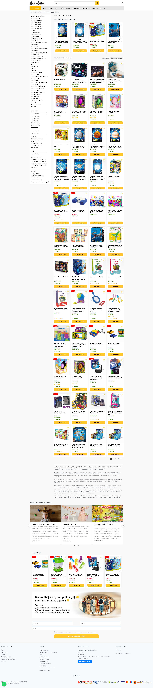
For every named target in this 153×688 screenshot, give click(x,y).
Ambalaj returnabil (44, 657)
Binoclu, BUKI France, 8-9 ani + (61, 145)
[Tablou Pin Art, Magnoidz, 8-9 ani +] (61, 401)
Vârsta (44, 8)
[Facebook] (73, 676)
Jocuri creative (35, 40)
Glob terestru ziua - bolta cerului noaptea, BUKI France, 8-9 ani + (78, 278)
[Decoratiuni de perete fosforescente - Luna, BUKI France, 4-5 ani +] (79, 134)
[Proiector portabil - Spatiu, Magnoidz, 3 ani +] (115, 366)
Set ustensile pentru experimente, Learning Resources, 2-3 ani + (114, 310)
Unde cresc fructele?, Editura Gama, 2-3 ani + (97, 277)
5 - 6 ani (35, 121)
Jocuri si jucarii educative (38, 86)
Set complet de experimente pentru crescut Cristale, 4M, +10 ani (79, 81)
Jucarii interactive (36, 94)
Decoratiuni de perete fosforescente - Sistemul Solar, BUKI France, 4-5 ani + (79, 446)
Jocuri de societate (36, 20)
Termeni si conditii (6, 657)
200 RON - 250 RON (38, 165)
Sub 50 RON (36, 157)
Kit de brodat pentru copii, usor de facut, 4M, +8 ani (61, 246)
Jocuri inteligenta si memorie (39, 48)
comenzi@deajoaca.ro (124, 653)
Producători (85, 8)
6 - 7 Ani (35, 123)
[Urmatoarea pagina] (121, 459)
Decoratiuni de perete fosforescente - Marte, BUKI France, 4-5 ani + (96, 146)
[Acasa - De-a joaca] (38, 3)
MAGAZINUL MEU (6, 647)
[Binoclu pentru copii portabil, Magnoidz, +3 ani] (79, 200)
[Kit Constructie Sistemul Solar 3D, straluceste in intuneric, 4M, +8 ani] (97, 69)
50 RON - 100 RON (38, 159)
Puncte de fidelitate (45, 663)
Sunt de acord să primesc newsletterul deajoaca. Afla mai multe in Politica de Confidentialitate (77, 632)
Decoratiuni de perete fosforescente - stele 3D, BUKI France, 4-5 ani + (80, 41)
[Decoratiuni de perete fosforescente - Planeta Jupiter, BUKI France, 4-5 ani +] (115, 134)
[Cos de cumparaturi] (122, 3)
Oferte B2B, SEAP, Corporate (70, 8)
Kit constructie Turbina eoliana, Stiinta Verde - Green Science (115, 246)
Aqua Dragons (36, 143)
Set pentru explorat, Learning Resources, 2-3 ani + (97, 310)
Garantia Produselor (44, 661)
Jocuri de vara (35, 74)
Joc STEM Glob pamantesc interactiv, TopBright (114, 81)
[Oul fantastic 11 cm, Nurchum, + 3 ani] (115, 101)
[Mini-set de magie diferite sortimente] (79, 235)
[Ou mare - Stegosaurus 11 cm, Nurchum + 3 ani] (79, 101)
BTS (32, 64)
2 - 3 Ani (35, 116)
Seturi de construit (36, 34)
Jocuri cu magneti (36, 24)
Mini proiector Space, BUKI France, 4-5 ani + (114, 445)
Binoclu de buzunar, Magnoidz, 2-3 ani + (114, 344)
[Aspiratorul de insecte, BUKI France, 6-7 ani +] (61, 434)
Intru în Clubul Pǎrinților (76, 636)
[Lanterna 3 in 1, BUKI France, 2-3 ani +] (115, 166)
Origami (33, 102)
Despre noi (4, 652)
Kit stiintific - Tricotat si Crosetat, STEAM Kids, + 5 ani (115, 211)
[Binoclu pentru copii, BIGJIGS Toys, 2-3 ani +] (97, 333)
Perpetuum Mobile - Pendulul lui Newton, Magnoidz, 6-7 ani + (96, 378)
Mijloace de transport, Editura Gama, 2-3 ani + (61, 309)
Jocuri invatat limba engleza (39, 82)
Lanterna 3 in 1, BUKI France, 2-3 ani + (114, 177)
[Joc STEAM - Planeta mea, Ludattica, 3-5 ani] (61, 200)
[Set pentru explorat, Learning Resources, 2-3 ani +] (97, 298)
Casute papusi (35, 50)
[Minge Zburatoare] (61, 69)
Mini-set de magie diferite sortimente (78, 245)
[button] (56, 36)
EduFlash (35, 173)
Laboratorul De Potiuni (61, 276)
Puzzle (33, 30)
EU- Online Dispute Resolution (47, 668)
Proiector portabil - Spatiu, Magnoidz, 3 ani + (115, 377)
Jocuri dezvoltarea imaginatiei (39, 76)
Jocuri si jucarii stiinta (37, 56)
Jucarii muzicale (35, 96)
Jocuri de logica (35, 18)
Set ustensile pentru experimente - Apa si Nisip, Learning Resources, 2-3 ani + (60, 345)
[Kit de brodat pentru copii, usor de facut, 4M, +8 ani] (61, 235)
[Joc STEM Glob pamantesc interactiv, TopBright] (115, 69)
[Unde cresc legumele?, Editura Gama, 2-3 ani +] (115, 266)
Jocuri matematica (36, 28)
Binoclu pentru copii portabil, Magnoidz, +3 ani (78, 211)
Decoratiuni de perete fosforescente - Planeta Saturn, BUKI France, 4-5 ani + (79, 178)
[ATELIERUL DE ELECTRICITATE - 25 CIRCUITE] (61, 101)
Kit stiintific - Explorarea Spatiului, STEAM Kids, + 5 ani (97, 211)
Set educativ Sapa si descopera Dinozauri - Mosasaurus (114, 41)
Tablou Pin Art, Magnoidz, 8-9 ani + (60, 412)
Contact (3, 661)
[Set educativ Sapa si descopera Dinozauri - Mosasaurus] (97, 235)
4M (33, 137)
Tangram (33, 106)
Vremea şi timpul (37, 175)
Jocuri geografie (35, 78)
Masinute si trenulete (37, 100)
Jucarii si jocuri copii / (40, 12)
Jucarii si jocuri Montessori (38, 58)
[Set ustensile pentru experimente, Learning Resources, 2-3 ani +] (115, 298)
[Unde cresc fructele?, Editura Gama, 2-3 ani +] (97, 266)
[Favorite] (68, 24)
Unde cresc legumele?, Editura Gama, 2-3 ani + (115, 277)
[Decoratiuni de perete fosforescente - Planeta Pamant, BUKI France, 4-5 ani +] (61, 166)
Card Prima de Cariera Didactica (48, 652)
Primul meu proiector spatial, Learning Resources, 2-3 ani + (78, 310)
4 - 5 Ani (35, 119)
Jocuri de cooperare (36, 72)
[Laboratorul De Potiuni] (61, 266)
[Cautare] (97, 3)
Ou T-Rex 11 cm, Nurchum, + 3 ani (77, 377)
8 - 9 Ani (35, 125)
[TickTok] (78, 676)
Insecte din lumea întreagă (40, 182)
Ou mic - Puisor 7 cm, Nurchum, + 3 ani (60, 377)
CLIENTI (41, 647)
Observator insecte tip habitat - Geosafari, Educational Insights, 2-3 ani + (58, 576)
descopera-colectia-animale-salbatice (104, 525)
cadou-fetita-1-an (69, 524)
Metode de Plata (44, 650)
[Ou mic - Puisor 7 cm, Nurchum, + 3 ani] (61, 366)
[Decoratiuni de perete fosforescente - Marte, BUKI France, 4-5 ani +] (97, 134)
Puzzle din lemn (35, 32)
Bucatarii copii (35, 36)
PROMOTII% (96, 8)
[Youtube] (75, 676)
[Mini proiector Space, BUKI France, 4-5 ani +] (115, 434)
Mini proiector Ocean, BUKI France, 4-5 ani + (96, 445)
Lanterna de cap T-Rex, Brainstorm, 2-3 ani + (79, 412)
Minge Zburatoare (59, 79)
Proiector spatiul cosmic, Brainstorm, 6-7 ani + (97, 412)
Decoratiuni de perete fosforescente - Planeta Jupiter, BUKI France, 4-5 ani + (115, 146)
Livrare (3, 654)
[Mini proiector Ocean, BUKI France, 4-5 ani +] (97, 434)
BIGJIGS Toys (36, 145)
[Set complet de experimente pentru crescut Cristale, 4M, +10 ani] (79, 69)
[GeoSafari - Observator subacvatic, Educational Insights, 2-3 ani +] (79, 333)
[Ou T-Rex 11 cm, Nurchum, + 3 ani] (79, 366)
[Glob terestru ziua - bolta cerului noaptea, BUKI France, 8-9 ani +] (79, 266)
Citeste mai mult (36, 540)
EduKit (34, 178)
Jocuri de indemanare (37, 26)
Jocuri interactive (36, 80)
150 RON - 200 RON (38, 163)
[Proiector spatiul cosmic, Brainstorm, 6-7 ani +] (97, 401)
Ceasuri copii (34, 66)
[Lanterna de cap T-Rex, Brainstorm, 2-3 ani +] (79, 401)
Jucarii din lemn (35, 54)
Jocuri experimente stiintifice (39, 42)
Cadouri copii (53, 8)
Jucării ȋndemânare (36, 98)
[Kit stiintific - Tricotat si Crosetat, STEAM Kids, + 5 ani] (115, 200)
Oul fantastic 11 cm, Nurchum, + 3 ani (113, 112)
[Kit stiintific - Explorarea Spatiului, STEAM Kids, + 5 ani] (97, 200)
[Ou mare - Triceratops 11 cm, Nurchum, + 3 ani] (97, 101)
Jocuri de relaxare (36, 60)
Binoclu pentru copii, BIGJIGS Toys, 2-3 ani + (96, 344)
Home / (32, 12)
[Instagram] (80, 676)
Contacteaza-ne (86, 661)
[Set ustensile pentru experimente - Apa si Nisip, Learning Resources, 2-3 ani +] (61, 333)
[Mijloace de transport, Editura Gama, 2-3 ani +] (61, 298)
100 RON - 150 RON (38, 161)
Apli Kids (35, 141)
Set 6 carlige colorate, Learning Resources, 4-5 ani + (76, 576)
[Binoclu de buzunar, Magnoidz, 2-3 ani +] (115, 333)
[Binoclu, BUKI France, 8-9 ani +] (61, 134)
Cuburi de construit (36, 38)
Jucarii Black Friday (44, 670)
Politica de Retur (44, 659)
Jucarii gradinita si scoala (38, 92)
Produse (36, 8)
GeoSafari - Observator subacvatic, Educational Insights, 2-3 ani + (79, 345)
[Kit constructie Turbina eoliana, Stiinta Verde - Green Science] (115, 235)
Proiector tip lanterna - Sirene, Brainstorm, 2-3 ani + (115, 413)
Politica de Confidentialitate (9, 659)
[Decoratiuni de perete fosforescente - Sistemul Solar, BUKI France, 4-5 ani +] (79, 434)
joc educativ (79, 496)
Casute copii (34, 44)
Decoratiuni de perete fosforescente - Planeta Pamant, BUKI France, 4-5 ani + (61, 178)
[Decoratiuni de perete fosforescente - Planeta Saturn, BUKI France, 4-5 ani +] (79, 166)
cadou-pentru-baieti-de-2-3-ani (43, 524)
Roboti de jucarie (36, 104)
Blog (103, 8)
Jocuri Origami (35, 84)
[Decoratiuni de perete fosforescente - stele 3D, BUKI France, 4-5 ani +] (97, 166)
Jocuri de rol (34, 46)
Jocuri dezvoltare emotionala (39, 52)
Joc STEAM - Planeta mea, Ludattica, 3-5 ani (97, 40)
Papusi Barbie (35, 62)
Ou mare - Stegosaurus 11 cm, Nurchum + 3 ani (79, 112)
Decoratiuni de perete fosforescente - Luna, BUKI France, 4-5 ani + (61, 41)
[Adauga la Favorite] (68, 63)
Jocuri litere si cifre (36, 22)
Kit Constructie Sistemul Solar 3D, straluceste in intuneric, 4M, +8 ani (97, 81)
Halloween (34, 70)
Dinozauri (33, 68)
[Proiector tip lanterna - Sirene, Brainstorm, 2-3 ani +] (115, 401)
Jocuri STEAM (35, 90)
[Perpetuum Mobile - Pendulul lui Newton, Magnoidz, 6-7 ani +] (97, 366)
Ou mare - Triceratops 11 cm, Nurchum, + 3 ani (97, 112)
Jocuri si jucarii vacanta (37, 88)
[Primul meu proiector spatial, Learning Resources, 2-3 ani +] (79, 298)
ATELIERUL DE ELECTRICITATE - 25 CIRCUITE (60, 113)
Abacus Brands (37, 139)
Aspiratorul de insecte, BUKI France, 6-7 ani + (60, 445)
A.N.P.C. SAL (42, 666)
